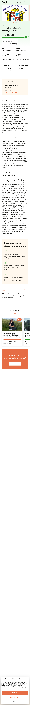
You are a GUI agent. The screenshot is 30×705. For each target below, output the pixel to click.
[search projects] (24, 2)
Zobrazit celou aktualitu (11, 92)
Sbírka (3, 59)
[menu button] (27, 2)
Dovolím (15, 692)
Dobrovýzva (23, 59)
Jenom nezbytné (15, 697)
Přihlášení (19, 2)
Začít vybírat (15, 363)
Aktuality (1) (9, 59)
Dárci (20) (15, 59)
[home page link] (5, 2)
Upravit (14, 701)
